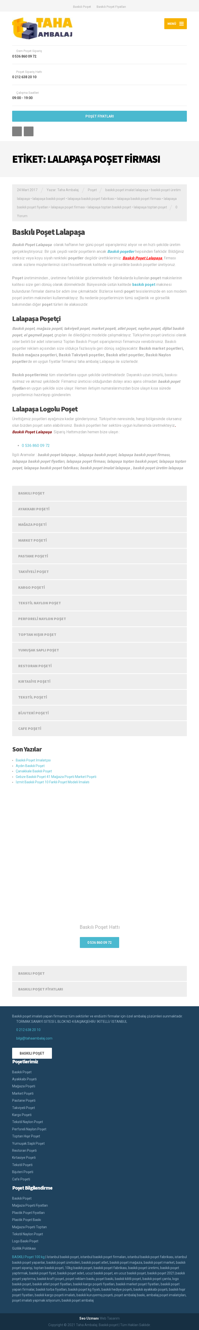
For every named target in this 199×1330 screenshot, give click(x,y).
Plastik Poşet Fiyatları (28, 1213)
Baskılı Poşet (82, 7)
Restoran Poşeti (35, 665)
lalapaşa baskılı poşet (49, 199)
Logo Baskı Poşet (25, 1241)
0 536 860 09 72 (36, 445)
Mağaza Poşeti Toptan (29, 1227)
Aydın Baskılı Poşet (30, 766)
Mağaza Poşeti (32, 524)
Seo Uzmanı (89, 1318)
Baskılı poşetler (120, 251)
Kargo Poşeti (31, 587)
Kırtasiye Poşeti (34, 681)
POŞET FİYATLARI (99, 116)
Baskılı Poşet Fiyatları (111, 7)
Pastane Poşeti (33, 556)
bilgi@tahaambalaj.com (34, 1038)
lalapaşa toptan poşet (150, 207)
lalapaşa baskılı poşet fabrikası (91, 199)
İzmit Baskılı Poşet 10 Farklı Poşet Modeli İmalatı (52, 782)
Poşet (92, 190)
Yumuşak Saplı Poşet (38, 650)
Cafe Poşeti (29, 728)
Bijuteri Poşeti (33, 712)
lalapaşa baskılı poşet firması (139, 199)
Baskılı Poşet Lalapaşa (48, 232)
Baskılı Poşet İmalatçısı (33, 760)
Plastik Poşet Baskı (26, 1220)
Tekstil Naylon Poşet (39, 602)
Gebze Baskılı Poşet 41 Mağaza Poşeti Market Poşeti (56, 777)
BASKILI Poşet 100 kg (28, 1257)
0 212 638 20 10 (28, 1030)
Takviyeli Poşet (33, 571)
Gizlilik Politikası (24, 1248)
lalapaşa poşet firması (68, 207)
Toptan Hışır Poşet (37, 634)
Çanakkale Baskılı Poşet (34, 771)
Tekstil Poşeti (32, 697)
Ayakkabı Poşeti (34, 508)
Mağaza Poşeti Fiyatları (30, 1205)
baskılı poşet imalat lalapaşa (126, 190)
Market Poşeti (32, 540)
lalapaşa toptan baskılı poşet (109, 207)
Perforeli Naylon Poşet (42, 618)
